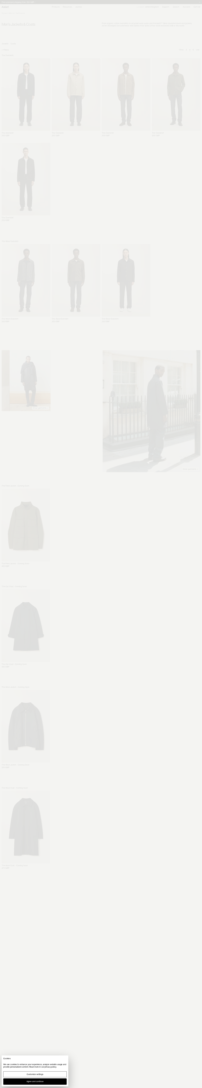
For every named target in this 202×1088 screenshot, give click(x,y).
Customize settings (35, 1074)
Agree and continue (35, 1081)
